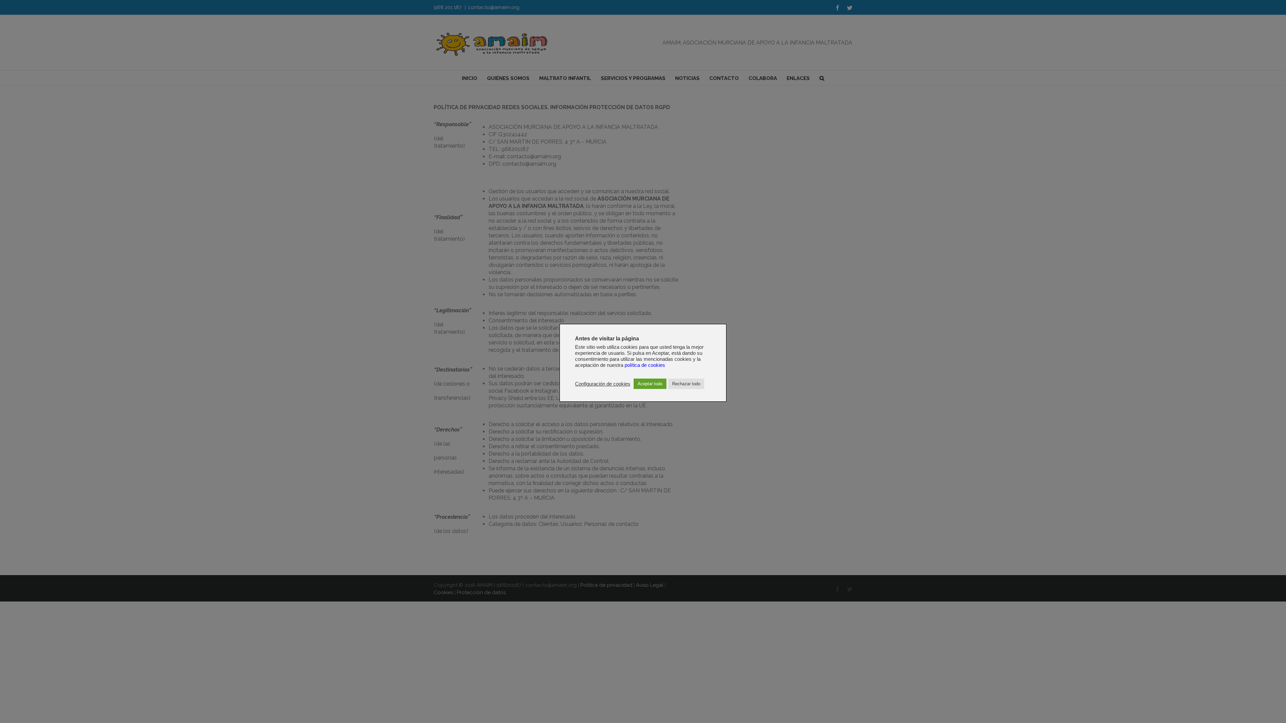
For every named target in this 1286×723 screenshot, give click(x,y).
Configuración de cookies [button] (602, 384)
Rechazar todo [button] (686, 383)
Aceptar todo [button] (650, 383)
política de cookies (645, 365)
